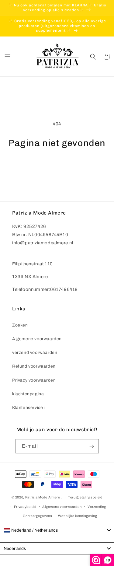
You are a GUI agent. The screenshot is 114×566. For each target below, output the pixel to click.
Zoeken (20, 325)
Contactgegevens (37, 516)
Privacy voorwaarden (34, 380)
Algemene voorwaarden (37, 339)
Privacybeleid (25, 506)
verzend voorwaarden (34, 352)
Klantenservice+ (29, 407)
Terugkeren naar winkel (57, 165)
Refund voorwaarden (34, 366)
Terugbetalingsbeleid (85, 497)
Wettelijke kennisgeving (77, 516)
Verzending (97, 506)
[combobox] (57, 530)
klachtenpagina (28, 394)
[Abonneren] (91, 446)
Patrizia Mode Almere (42, 497)
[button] (7, 56)
